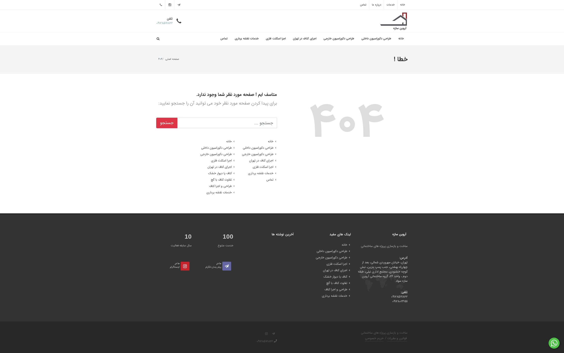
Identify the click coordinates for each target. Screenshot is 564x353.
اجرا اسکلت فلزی (276, 38)
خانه (402, 5)
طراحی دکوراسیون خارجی (338, 38)
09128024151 (400, 301)
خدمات (391, 5)
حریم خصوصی (374, 338)
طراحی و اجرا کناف (220, 186)
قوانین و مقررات (397, 338)
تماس (363, 5)
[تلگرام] (178, 5)
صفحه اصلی (172, 59)
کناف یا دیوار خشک (220, 173)
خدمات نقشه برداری (247, 38)
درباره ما (376, 5)
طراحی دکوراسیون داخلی (376, 38)
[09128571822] (160, 5)
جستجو (167, 122)
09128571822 (399, 296)
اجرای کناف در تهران (304, 38)
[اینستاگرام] (169, 5)
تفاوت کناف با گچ (221, 179)
